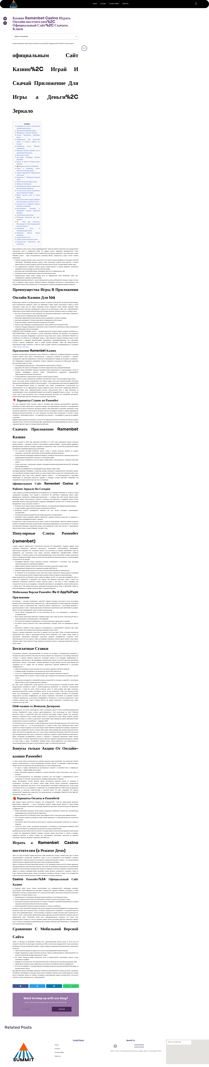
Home (95, 4)
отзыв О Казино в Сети (23, 237)
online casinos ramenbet (20, 347)
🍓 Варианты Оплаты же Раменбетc (28, 166)
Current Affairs (114, 4)
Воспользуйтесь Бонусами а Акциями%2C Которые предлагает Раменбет (28, 211)
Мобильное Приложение (24, 184)
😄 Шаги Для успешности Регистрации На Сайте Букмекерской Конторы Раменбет (28, 224)
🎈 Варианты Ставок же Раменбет (27, 133)
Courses (103, 4)
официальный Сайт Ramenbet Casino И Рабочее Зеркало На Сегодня (28, 142)
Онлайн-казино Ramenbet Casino (27, 239)
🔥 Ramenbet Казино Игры (25, 215)
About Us (125, 4)
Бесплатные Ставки (23, 155)
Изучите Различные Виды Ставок (27, 182)
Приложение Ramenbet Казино (26, 131)
